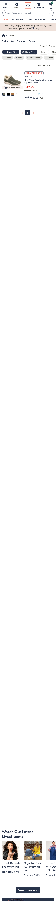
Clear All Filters (47, 46)
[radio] (3, 94)
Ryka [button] (20, 58)
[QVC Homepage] (3, 36)
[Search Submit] (51, 13)
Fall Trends (40, 19)
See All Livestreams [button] (28, 890)
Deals (5, 19)
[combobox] (25, 13)
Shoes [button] (8, 58)
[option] (28, 27)
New (29, 19)
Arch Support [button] (34, 58)
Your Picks (17, 19)
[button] (5, 6)
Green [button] (50, 58)
